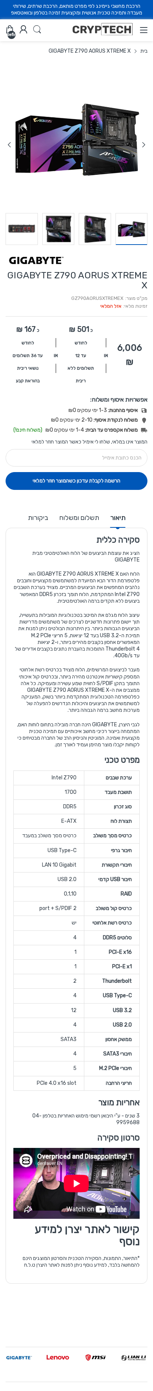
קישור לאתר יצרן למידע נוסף (87, 1235)
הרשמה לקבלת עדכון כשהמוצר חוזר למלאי (76, 481)
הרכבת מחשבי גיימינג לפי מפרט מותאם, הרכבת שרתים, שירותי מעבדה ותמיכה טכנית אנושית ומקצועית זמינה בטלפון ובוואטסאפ (76, 9)
